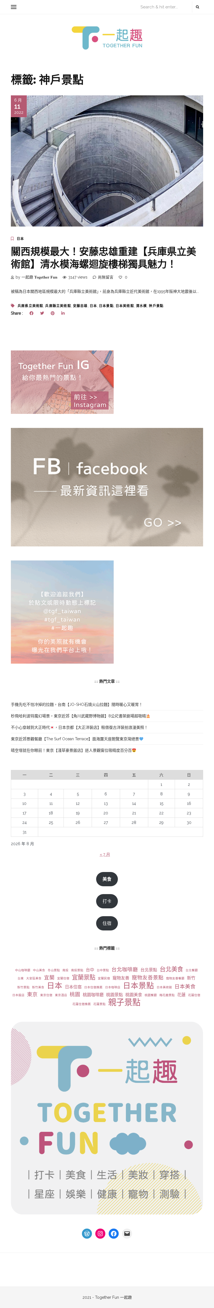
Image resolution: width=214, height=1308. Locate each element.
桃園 (75, 994)
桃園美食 (133, 994)
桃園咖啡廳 (93, 994)
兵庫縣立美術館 (58, 306)
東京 (32, 994)
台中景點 (103, 970)
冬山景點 (54, 970)
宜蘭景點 (83, 977)
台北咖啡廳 (124, 969)
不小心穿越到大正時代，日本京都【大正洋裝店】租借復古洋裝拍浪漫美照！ (79, 727)
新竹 (191, 978)
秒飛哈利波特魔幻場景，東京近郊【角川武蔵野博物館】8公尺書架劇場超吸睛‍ (78, 716)
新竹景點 (23, 987)
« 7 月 (105, 854)
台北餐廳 (192, 970)
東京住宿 (46, 995)
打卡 (107, 901)
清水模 (141, 306)
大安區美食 (34, 978)
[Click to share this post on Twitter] (42, 313)
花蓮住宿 (194, 995)
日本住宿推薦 (93, 987)
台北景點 (148, 969)
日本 (20, 239)
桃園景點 (114, 994)
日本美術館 (125, 306)
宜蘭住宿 (63, 978)
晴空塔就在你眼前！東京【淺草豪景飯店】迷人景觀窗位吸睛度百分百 (71, 750)
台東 (21, 978)
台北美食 (171, 969)
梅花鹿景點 (167, 995)
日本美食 (185, 986)
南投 (65, 970)
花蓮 (181, 994)
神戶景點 (156, 306)
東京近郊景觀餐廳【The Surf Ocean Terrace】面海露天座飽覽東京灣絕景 (75, 739)
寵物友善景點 (148, 978)
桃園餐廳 (151, 995)
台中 (90, 969)
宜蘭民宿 (104, 978)
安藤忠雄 (80, 306)
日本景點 (106, 306)
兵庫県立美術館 (30, 306)
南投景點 (77, 970)
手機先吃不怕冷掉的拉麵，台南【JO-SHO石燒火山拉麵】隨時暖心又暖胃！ (77, 704)
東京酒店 (61, 995)
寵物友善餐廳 (175, 978)
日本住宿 (73, 986)
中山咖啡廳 (22, 970)
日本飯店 (18, 995)
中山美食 (39, 970)
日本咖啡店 (112, 987)
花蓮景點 (99, 1004)
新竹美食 (38, 987)
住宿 (107, 923)
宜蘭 (49, 978)
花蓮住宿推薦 (81, 1004)
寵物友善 (121, 978)
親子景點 (124, 1002)
